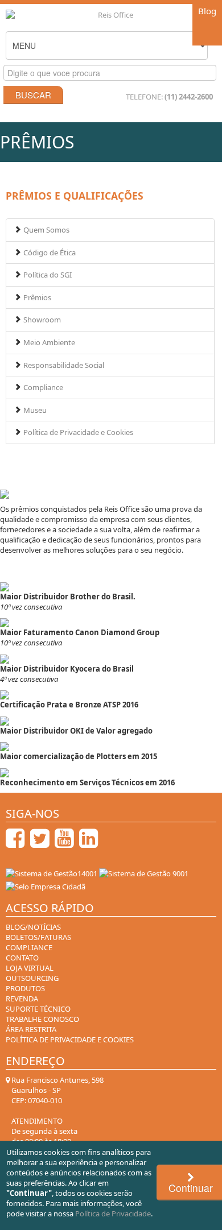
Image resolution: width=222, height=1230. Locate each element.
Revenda (22, 998)
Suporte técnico (38, 1009)
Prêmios (36, 297)
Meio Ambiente (48, 342)
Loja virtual (30, 968)
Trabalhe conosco (42, 1019)
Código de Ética (49, 252)
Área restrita (31, 1029)
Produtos (25, 988)
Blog (207, 10)
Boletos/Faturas (38, 937)
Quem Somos (45, 230)
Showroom (41, 319)
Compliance (42, 387)
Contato (22, 957)
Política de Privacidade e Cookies (77, 432)
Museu (34, 410)
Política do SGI (47, 275)
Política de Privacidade (113, 1213)
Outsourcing (32, 978)
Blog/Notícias (33, 927)
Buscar (33, 95)
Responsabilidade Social (63, 365)
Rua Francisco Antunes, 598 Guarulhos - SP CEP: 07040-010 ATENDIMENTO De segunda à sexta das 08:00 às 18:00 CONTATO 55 (57, 1126)
